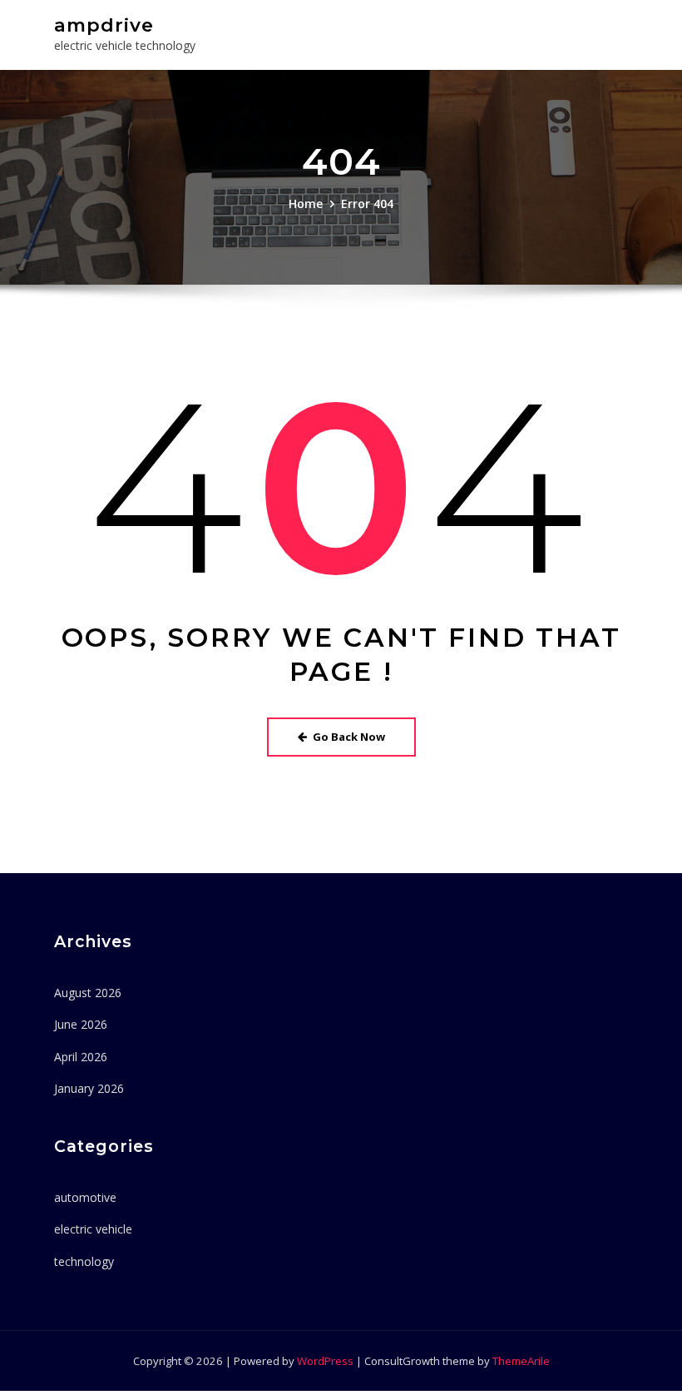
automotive (85, 1197)
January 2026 (89, 1088)
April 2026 (80, 1057)
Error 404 (367, 203)
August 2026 (87, 992)
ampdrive (104, 25)
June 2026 (80, 1024)
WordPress (325, 1360)
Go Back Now (349, 736)
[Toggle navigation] (604, 32)
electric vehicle (93, 1229)
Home (306, 203)
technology (84, 1261)
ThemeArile (521, 1360)
